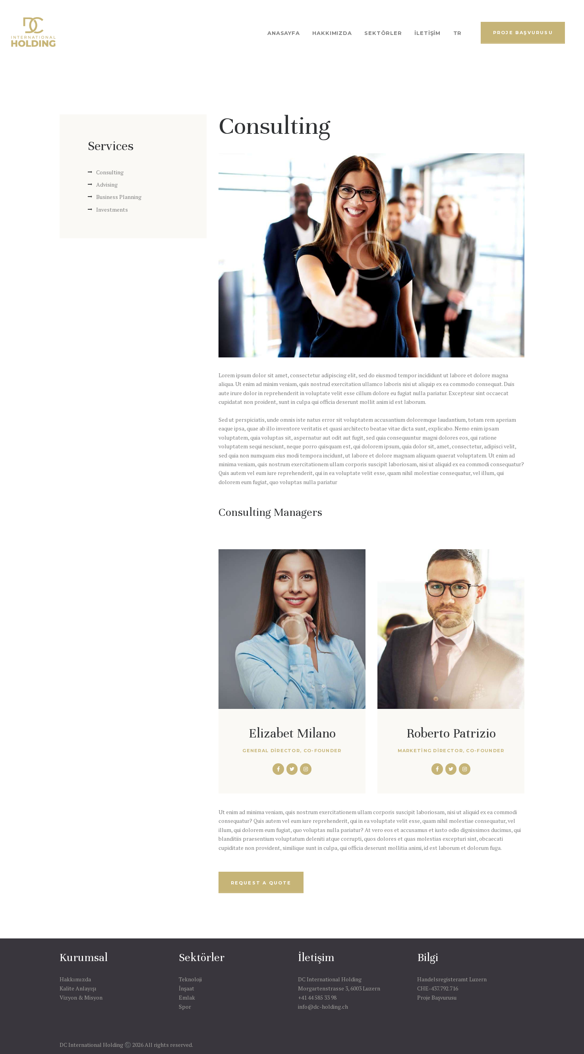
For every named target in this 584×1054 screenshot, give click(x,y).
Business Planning (118, 197)
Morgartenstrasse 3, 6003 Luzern (339, 988)
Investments (112, 209)
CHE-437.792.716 (437, 988)
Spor (185, 1006)
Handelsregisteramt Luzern (452, 979)
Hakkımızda (75, 979)
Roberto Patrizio (451, 733)
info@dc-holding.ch (323, 1006)
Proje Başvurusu (436, 997)
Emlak (187, 997)
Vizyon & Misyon (81, 997)
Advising (107, 184)
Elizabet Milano (292, 733)
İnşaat (186, 988)
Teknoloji (190, 979)
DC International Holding (330, 979)
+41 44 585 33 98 (317, 997)
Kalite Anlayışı (78, 988)
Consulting (110, 172)
